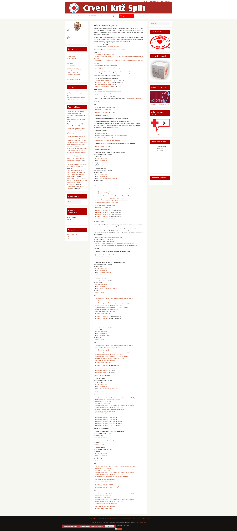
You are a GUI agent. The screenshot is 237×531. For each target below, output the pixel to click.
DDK (68, 54)
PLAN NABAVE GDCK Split (101, 112)
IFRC (68, 238)
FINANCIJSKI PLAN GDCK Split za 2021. (105, 479)
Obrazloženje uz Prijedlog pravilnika (104, 138)
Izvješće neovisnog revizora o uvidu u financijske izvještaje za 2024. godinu (114, 298)
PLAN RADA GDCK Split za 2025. (103, 207)
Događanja (70, 217)
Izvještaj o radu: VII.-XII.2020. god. (103, 495)
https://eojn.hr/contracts (136, 98)
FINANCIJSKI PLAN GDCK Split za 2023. (105, 360)
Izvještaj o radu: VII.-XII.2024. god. (103, 300)
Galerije (143, 518)
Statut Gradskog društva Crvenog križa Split (105, 84)
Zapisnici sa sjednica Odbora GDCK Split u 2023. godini (109, 354)
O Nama (95, 518)
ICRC (68, 236)
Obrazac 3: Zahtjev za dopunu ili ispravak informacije (108, 67)
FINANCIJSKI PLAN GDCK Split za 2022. (105, 411)
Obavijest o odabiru (99, 166)
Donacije (139, 518)
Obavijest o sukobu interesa (102, 95)
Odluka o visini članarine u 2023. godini (105, 86)
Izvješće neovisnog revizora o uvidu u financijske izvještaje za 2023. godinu (114, 345)
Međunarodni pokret (154, 1)
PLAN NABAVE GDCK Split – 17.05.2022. (105, 419)
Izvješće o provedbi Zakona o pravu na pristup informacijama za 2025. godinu (114, 196)
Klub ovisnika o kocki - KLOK (74, 79)
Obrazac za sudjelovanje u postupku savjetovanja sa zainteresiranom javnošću (114, 243)
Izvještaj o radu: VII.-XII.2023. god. (103, 351)
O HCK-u (146, 1)
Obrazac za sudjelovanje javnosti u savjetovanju (107, 140)
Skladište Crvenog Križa (73, 72)
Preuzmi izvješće (99, 146)
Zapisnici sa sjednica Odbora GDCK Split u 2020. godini (109, 501)
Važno (68, 222)
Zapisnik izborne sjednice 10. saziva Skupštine (106, 309)
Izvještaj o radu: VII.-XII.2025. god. (103, 191)
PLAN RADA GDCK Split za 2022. (103, 413)
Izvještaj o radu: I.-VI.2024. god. (102, 302)
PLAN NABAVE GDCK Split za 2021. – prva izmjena (108, 486)
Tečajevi (118, 518)
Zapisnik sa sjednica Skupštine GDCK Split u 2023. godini (109, 358)
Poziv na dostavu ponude (101, 158)
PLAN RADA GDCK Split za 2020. (103, 508)
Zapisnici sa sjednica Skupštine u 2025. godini (106, 202)
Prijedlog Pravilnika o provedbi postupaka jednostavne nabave (111, 135)
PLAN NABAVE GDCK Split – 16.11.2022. (105, 425)
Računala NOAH (142, 522)
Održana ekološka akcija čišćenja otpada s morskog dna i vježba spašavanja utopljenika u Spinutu (75, 113)
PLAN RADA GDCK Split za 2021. (103, 481)
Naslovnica (89, 518)
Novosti (69, 219)
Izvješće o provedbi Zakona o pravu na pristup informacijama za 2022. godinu (114, 405)
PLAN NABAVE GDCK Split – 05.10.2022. (105, 423)
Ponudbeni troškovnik (105, 162)
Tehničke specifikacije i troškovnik (108, 178)
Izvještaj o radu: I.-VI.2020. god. (102, 497)
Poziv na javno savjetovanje (102, 133)
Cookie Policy (168, 1)
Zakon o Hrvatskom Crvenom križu (103, 80)
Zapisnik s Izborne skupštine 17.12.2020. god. (106, 503)
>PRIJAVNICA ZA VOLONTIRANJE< (160, 104)
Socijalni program (71, 58)
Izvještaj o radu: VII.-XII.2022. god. (103, 401)
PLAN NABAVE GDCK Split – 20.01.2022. (105, 416)
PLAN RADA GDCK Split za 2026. (103, 109)
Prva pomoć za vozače (72, 92)
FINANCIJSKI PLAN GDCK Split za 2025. (105, 205)
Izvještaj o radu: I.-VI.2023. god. (102, 349)
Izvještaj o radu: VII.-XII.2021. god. (103, 468)
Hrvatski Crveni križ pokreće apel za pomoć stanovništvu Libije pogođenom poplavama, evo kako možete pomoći (77, 130)
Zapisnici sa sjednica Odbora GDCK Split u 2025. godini (109, 199)
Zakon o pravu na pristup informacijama (105, 54)
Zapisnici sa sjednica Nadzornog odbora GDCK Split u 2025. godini (111, 200)
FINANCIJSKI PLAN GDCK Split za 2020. (105, 506)
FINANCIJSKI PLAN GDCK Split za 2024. (105, 311)
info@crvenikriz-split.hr (113, 46)
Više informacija (99, 526)
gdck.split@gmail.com (160, 154)
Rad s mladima (71, 65)
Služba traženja (71, 56)
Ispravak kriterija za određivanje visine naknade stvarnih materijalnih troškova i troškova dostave (119, 60)
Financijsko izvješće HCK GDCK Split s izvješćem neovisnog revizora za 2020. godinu (116, 493)
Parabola (118, 525)
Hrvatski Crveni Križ (72, 234)
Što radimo (112, 518)
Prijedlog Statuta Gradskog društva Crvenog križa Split (108, 237)
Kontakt (148, 518)
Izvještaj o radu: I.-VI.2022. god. (102, 403)
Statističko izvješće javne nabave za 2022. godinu (107, 399)
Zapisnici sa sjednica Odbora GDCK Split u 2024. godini (109, 305)
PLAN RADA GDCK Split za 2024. (103, 313)
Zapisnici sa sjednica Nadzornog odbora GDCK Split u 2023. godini (111, 356)
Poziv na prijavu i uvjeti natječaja (103, 256)
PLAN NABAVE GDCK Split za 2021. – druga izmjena (108, 488)
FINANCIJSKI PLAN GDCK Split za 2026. (105, 107)
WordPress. (126, 525)
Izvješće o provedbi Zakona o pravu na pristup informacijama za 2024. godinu (114, 303)
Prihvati (110, 526)
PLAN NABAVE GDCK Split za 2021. (104, 484)
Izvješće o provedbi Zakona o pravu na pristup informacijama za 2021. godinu (114, 472)
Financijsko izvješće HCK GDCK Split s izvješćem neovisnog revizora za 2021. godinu (116, 466)
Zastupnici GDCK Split (104, 518)
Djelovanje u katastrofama (73, 74)
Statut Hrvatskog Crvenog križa (102, 82)
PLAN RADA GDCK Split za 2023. (103, 362)
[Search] (168, 24)
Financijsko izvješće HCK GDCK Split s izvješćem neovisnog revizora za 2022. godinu (116, 398)
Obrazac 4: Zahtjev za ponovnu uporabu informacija (108, 69)
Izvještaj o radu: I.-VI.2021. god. (102, 470)
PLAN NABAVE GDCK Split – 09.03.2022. (105, 418)
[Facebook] (118, 529)
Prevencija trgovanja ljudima (74, 77)
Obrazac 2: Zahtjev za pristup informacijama (106, 65)
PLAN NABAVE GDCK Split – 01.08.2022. (105, 421)
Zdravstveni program (72, 61)
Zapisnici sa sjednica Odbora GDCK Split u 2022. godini (109, 407)
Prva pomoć (70, 63)
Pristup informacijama (126, 518)
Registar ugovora (99, 96)
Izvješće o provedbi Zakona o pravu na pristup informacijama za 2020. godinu (114, 499)
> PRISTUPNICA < (160, 134)
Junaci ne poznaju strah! (73, 119)
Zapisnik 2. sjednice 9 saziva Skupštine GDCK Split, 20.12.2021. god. (112, 476)
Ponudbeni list (103, 160)
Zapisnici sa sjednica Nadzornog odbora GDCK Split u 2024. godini (111, 307)
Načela (161, 1)
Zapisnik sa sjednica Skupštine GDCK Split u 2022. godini (109, 409)
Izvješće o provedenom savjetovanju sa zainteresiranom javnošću (111, 245)
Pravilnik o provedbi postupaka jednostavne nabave (108, 91)
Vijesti (134, 518)
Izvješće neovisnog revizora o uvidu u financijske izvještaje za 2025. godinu (114, 188)
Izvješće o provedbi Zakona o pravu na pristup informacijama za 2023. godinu (114, 352)
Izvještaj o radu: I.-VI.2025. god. (102, 193)
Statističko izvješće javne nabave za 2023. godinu (107, 347)
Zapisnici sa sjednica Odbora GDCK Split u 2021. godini (109, 474)
